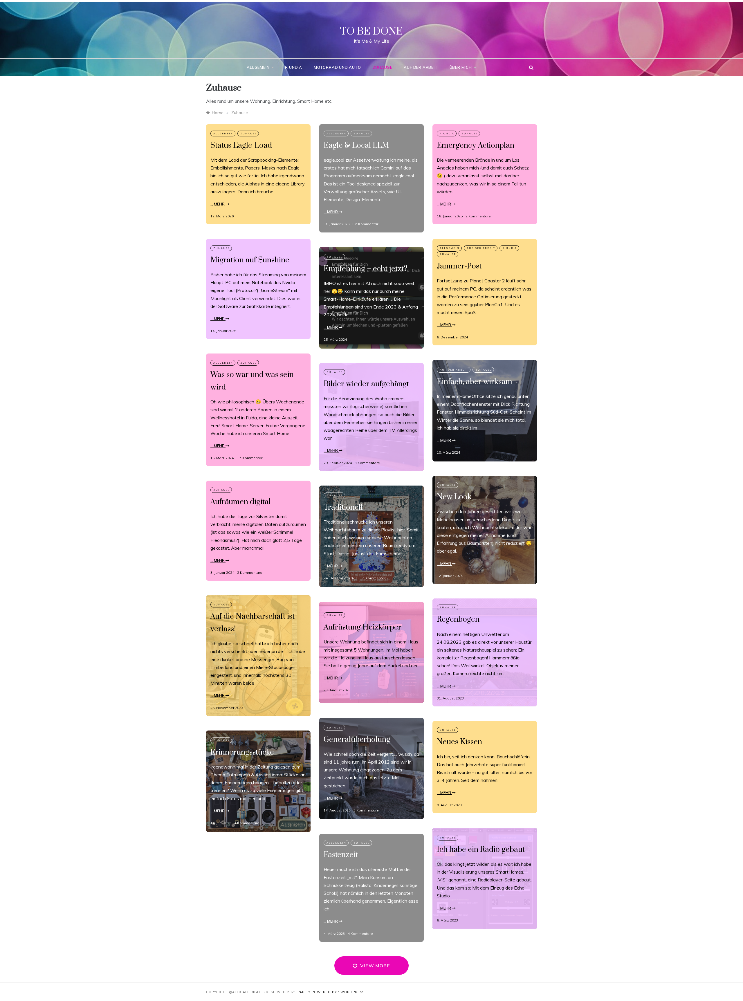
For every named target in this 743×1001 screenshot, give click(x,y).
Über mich (461, 67)
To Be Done (371, 31)
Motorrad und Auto (337, 67)
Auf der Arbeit (421, 67)
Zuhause (382, 67)
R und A (293, 67)
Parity (304, 992)
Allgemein (258, 67)
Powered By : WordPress (338, 992)
